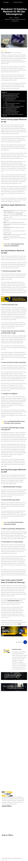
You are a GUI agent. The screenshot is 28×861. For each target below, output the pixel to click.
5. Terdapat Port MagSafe (9, 104)
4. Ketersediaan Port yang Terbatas (11, 113)
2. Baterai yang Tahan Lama (10, 99)
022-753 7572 (7, 825)
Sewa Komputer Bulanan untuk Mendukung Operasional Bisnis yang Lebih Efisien (14, 721)
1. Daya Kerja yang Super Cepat (10, 98)
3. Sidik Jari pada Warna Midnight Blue (12, 111)
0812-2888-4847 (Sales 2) (9, 816)
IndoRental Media (7, 52)
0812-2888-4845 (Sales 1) (9, 814)
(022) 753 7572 (7, 828)
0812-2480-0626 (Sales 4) (9, 822)
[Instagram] (6, 860)
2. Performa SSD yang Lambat (10, 110)
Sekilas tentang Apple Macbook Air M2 (11, 93)
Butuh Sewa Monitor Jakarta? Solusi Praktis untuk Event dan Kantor (13, 740)
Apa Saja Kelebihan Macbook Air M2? (11, 96)
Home (10, 17)
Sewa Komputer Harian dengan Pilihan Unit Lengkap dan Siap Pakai (15, 728)
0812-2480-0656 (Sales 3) (9, 819)
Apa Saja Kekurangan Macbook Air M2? (11, 107)
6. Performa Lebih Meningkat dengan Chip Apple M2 (14, 106)
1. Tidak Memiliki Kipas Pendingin (11, 109)
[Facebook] (3, 860)
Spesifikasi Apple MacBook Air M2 (10, 95)
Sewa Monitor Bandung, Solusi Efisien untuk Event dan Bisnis (13, 734)
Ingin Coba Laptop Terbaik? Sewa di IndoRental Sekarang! (13, 115)
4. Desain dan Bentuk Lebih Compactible (12, 103)
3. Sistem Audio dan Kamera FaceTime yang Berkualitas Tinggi (15, 101)
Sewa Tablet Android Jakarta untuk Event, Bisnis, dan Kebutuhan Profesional (15, 713)
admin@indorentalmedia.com (10, 831)
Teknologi (16, 17)
